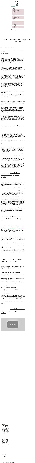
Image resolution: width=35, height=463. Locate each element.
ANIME (14, 19)
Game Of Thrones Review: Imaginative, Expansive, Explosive (10, 175)
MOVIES (14, 8)
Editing (15, 18)
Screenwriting (16, 16)
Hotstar (15, 21)
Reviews (15, 9)
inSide (15, 26)
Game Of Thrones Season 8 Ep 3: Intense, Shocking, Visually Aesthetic (13, 311)
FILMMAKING (15, 15)
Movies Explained (16, 10)
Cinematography (16, 17)
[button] (17, 3)
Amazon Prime (16, 23)
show (3, 293)
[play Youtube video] (13, 324)
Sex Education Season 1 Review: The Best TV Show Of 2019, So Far (12, 219)
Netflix (15, 24)
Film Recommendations (17, 11)
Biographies (16, 12)
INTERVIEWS (15, 25)
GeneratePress (12, 462)
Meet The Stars (16, 27)
